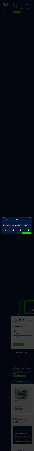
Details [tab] (17, 219)
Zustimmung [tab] (7, 219)
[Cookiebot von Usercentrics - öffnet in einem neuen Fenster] (28, 217)
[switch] (13, 229)
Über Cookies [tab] (27, 219)
